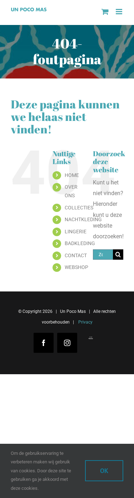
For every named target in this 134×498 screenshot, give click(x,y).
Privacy (85, 322)
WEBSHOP (76, 267)
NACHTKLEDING (83, 219)
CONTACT (76, 255)
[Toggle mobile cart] (105, 11)
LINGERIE (75, 231)
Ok (104, 471)
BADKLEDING (80, 243)
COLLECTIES (79, 207)
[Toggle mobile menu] (119, 11)
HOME (72, 175)
